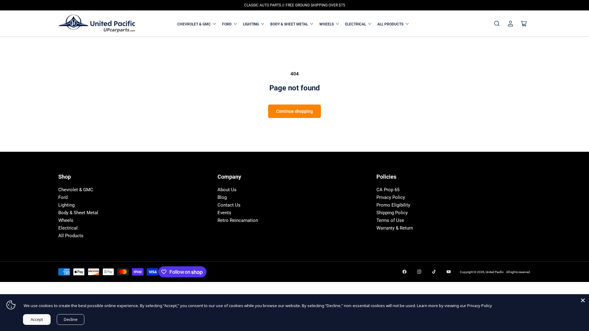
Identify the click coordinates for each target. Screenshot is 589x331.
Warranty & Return (394, 228)
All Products (390, 24)
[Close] (583, 300)
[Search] (497, 23)
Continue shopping (294, 111)
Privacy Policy (390, 197)
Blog (222, 197)
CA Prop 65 (387, 189)
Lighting (251, 24)
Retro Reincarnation (238, 220)
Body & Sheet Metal (289, 24)
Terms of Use (390, 220)
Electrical (355, 24)
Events (224, 212)
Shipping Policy (392, 212)
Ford (227, 24)
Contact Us (229, 205)
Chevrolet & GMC (194, 24)
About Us (227, 189)
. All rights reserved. (518, 272)
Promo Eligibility (393, 205)
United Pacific (495, 272)
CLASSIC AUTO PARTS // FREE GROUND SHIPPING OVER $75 (294, 5)
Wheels (326, 24)
